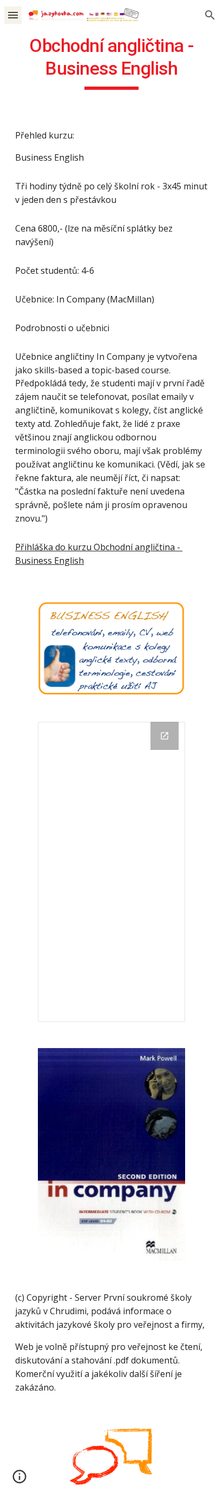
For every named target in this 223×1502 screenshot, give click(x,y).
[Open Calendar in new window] (164, 736)
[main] (111, 62)
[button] (13, 15)
